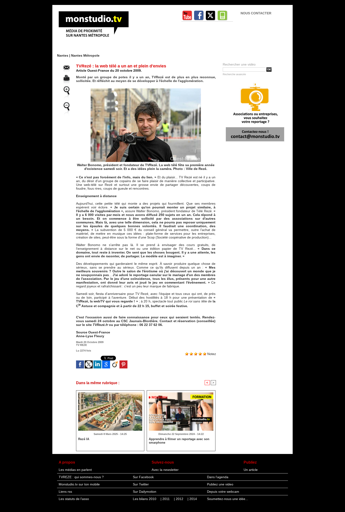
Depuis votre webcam (223, 491)
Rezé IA (83, 439)
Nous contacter (256, 13)
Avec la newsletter (165, 470)
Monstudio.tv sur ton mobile (79, 484)
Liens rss (65, 491)
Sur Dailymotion (144, 491)
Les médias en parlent (75, 470)
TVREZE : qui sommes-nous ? (81, 477)
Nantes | (64, 55)
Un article (251, 470)
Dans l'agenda (217, 477)
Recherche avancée (234, 74)
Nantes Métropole (85, 55)
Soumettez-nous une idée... (227, 499)
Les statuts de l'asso (74, 499)
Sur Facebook (143, 477)
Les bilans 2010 (145, 499)
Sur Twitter (141, 484)
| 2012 (179, 499)
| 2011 (166, 499)
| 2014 (192, 499)
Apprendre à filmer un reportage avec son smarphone (179, 440)
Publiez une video (220, 484)
